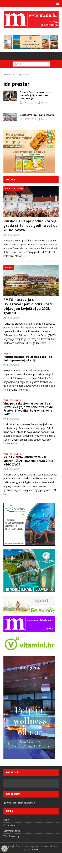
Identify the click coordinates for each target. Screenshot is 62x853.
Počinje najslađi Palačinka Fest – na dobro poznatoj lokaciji (27, 358)
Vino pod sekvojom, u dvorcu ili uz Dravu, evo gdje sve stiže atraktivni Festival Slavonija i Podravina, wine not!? (28, 409)
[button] (57, 3)
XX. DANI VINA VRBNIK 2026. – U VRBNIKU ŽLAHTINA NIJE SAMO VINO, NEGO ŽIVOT (28, 460)
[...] (24, 256)
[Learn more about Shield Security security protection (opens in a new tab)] (4, 848)
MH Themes (32, 849)
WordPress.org (11, 836)
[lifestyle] (10, 117)
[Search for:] (31, 63)
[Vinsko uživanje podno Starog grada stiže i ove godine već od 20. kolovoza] (31, 201)
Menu (44, 119)
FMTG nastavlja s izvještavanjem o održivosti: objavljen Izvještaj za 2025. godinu (28, 306)
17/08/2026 (13, 364)
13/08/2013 (29, 119)
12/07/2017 (29, 102)
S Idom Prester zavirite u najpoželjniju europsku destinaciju (35, 95)
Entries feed (9, 825)
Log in (6, 819)
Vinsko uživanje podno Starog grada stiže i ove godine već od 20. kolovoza (30, 225)
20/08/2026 (13, 235)
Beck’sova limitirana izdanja (37, 115)
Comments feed (11, 830)
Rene (44, 102)
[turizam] (10, 96)
